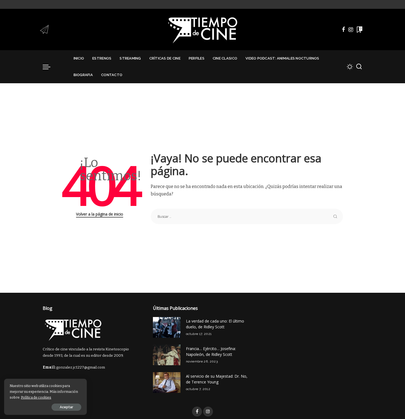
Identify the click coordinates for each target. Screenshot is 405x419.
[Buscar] (359, 66)
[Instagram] (351, 29)
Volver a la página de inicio (99, 214)
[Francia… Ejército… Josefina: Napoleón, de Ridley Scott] (166, 355)
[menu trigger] (49, 66)
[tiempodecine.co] (202, 29)
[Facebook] (343, 29)
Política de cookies (36, 397)
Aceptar (66, 407)
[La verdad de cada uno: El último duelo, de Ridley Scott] (166, 327)
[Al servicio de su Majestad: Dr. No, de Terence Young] (166, 382)
